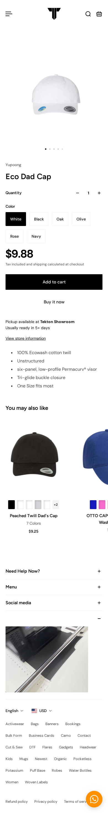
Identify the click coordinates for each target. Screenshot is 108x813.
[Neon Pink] (101, 504)
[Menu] (8, 14)
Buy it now (54, 302)
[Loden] (46, 504)
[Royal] (92, 504)
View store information (26, 338)
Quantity (14, 192)
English (12, 710)
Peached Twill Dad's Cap (33, 515)
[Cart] (99, 14)
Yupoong (13, 164)
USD (43, 710)
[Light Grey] (37, 504)
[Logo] (54, 14)
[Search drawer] (88, 14)
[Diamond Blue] (28, 504)
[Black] (10, 504)
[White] (19, 504)
